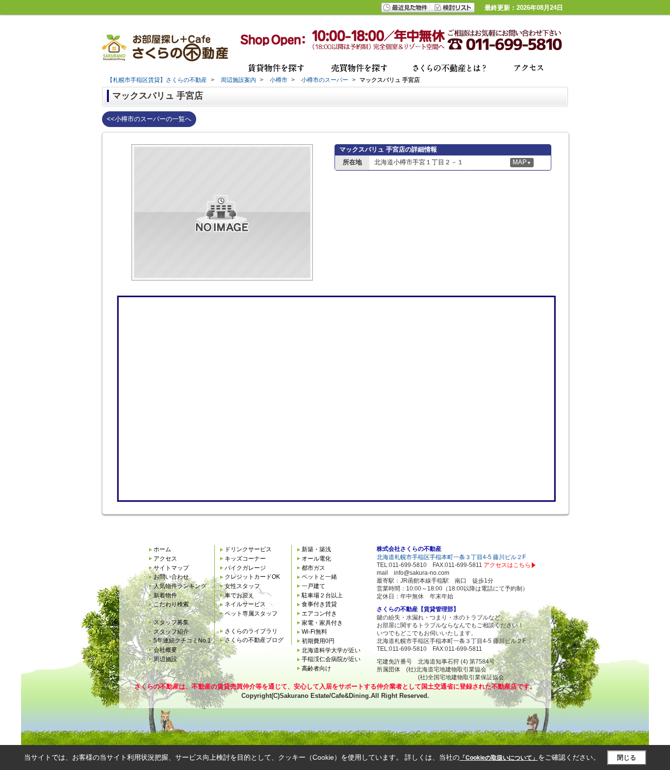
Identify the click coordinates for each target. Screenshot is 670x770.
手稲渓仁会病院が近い (331, 659)
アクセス (165, 558)
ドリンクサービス (248, 549)
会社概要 (165, 649)
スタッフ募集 (171, 622)
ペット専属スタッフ (251, 613)
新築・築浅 (316, 549)
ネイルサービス (245, 604)
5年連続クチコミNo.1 (182, 640)
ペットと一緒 (319, 576)
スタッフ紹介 (171, 631)
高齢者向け (316, 668)
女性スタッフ (242, 586)
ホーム (162, 549)
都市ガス (313, 568)
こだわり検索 (171, 604)
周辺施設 (165, 659)
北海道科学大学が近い (331, 650)
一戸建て (313, 586)
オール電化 (316, 558)
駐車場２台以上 (322, 595)
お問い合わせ (171, 576)
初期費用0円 (318, 641)
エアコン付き (319, 613)
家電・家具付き (322, 622)
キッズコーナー (245, 558)
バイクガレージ (245, 568)
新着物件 (165, 595)
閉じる (626, 757)
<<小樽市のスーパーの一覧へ (149, 119)
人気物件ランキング (180, 586)
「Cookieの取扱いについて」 (499, 757)
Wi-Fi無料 (314, 631)
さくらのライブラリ (251, 631)
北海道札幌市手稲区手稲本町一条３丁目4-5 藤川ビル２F (451, 557)
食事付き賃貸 (319, 604)
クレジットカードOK (252, 576)
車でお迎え (239, 595)
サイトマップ (171, 568)
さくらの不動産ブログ (254, 640)
